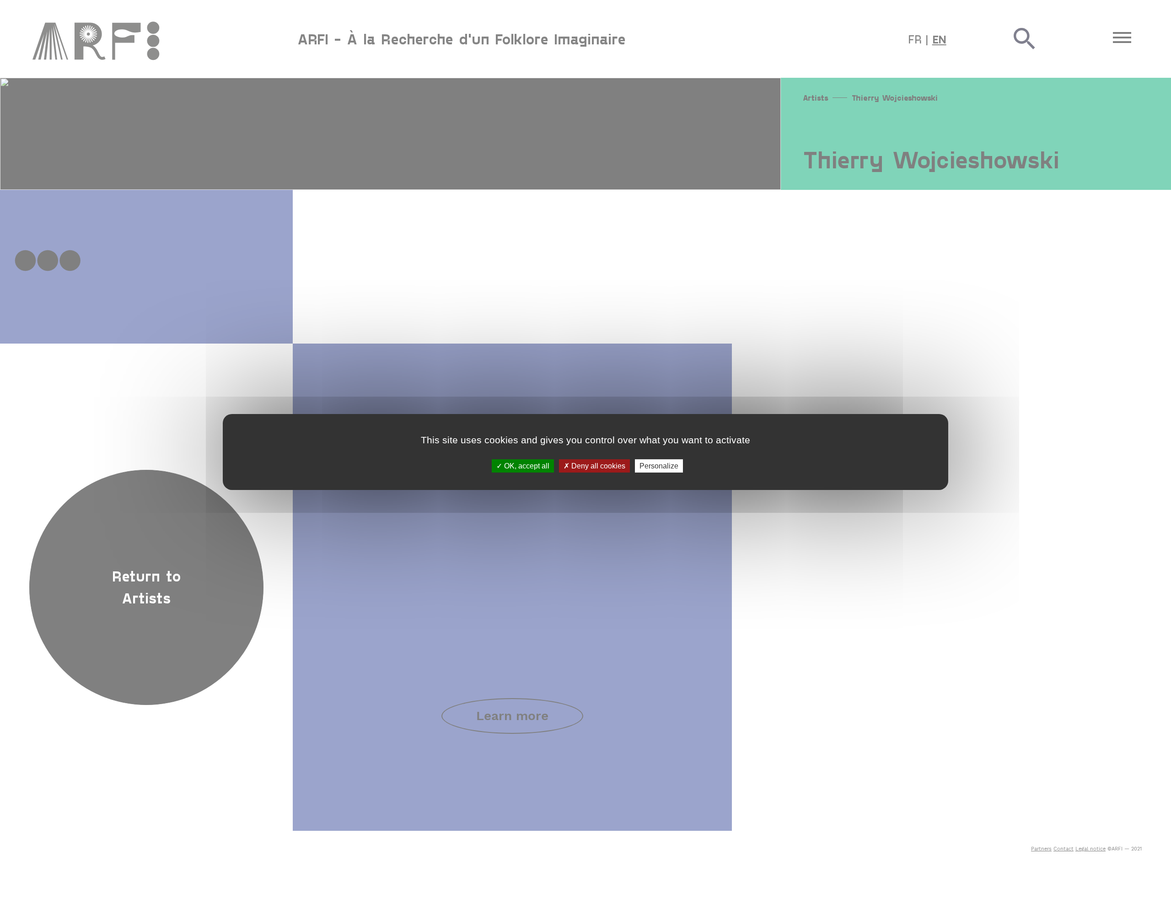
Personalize (658, 466)
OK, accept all (525, 466)
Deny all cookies (597, 466)
